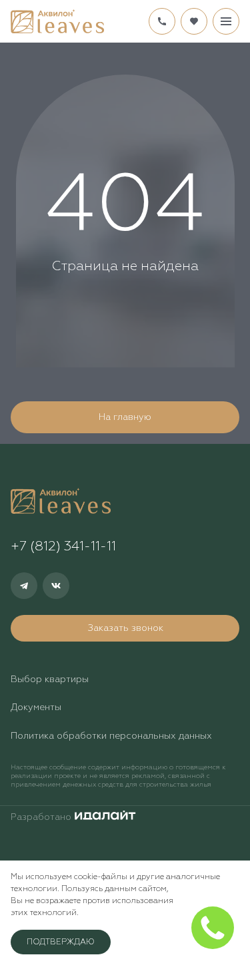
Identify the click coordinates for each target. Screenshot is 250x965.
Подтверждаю (61, 942)
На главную (125, 417)
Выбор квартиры (50, 679)
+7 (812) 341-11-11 (162, 21)
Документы (36, 707)
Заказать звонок (125, 628)
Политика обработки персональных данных (111, 736)
